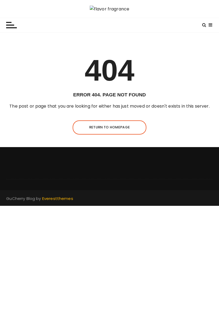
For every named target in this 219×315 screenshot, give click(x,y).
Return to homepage (109, 127)
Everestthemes (57, 198)
